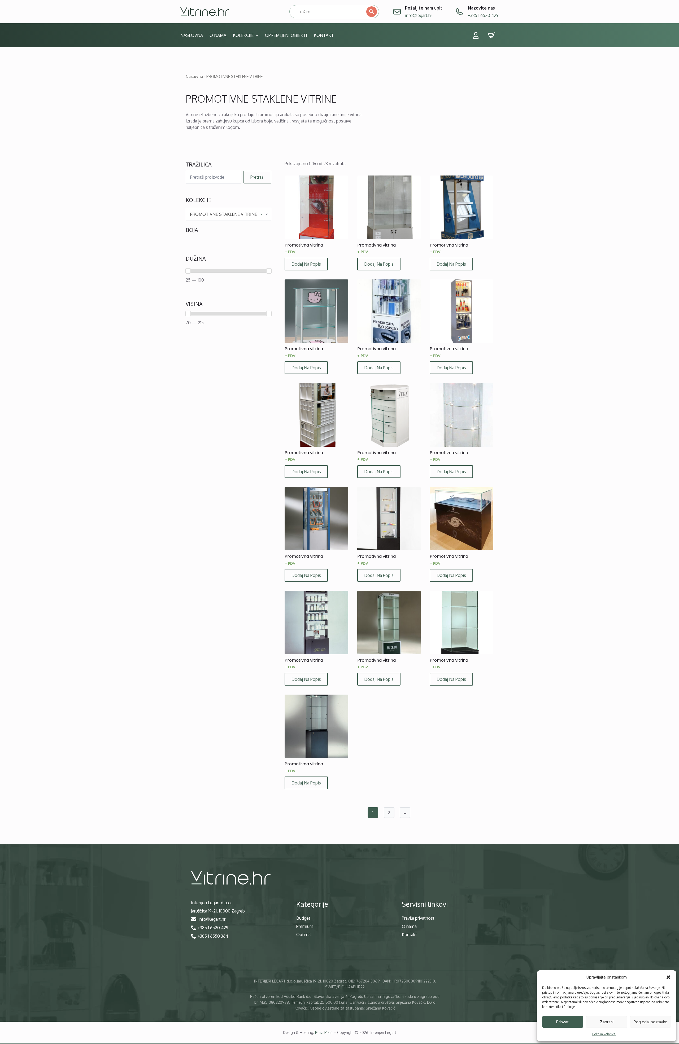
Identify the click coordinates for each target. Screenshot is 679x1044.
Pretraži (257, 177)
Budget (303, 918)
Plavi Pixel (324, 1032)
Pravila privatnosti (419, 918)
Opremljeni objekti (286, 35)
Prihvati (562, 1021)
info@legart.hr (418, 15)
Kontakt (324, 35)
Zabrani (606, 1021)
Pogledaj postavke (650, 1021)
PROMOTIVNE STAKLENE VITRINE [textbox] (226, 214)
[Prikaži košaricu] (491, 35)
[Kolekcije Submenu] (256, 35)
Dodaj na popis (306, 264)
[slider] (188, 271)
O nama (218, 35)
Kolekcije (243, 35)
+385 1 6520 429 (483, 15)
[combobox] (228, 214)
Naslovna (191, 35)
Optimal (304, 934)
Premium (304, 926)
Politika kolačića (604, 1034)
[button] (668, 977)
